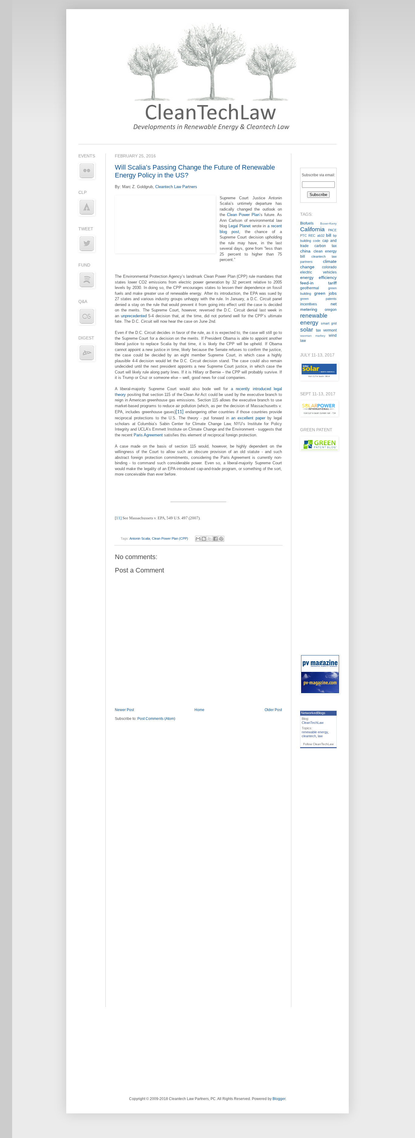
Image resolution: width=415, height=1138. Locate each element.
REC (311, 235)
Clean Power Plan (243, 214)
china (305, 251)
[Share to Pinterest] (221, 539)
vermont (330, 330)
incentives (308, 304)
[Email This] (198, 539)
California (312, 229)
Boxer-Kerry (328, 223)
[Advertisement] (318, 552)
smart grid (329, 323)
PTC (303, 235)
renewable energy (315, 732)
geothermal (309, 288)
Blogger (279, 1099)
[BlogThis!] (204, 539)
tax (318, 330)
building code (310, 240)
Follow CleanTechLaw (318, 744)
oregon (331, 310)
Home (199, 710)
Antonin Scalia (139, 538)
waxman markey (312, 335)
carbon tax (325, 246)
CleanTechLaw (313, 722)
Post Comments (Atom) (156, 719)
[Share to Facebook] (215, 539)
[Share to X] (210, 539)
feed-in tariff (318, 282)
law (320, 736)
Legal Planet (239, 226)
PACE (332, 230)
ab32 (320, 235)
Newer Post (124, 710)
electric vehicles (318, 272)
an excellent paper (248, 418)
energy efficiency (318, 277)
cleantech (309, 736)
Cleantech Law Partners (176, 186)
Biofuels (307, 223)
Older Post (273, 710)
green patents (318, 299)
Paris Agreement (148, 435)
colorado (329, 267)
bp (335, 235)
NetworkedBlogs (313, 713)
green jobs (325, 293)
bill (328, 235)
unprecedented (134, 316)
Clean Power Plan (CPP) (170, 538)
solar (306, 329)
